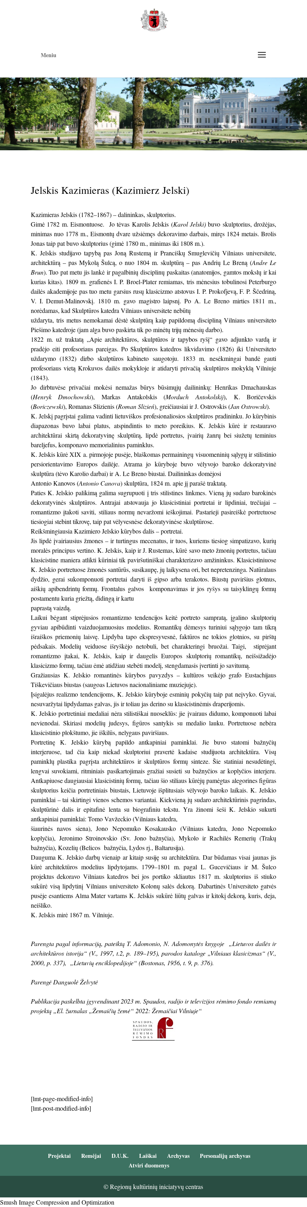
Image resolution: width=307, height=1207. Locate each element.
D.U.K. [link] (120, 1155)
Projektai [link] (59, 1155)
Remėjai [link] (91, 1155)
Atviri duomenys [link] (149, 1165)
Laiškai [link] (148, 1155)
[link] (154, 19)
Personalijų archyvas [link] (225, 1155)
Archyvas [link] (178, 1155)
